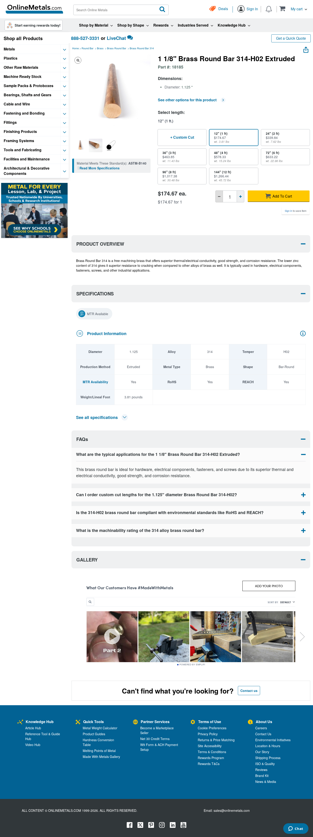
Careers (261, 728)
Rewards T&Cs (209, 763)
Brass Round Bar (116, 48)
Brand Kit (262, 775)
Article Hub (33, 728)
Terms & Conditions (212, 751)
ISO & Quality (265, 763)
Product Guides (94, 734)
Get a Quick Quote (291, 38)
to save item (295, 210)
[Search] (162, 9)
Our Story (262, 751)
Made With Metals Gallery (101, 756)
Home (75, 48)
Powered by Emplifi (192, 665)
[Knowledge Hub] (20, 722)
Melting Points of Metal (99, 750)
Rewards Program (211, 757)
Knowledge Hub (40, 721)
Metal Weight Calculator (100, 728)
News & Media (265, 781)
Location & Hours (267, 745)
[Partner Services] (135, 722)
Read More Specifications (100, 168)
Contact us (249, 690)
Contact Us (263, 734)
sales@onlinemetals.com (232, 810)
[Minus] (219, 196)
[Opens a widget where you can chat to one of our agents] (295, 829)
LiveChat (116, 38)
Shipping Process (267, 757)
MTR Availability (95, 382)
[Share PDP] (306, 48)
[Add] (240, 196)
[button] (293, 9)
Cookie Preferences (212, 728)
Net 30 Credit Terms (155, 738)
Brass (100, 48)
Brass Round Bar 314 (142, 48)
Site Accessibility (210, 745)
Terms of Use (209, 721)
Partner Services (155, 721)
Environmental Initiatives (273, 740)
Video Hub (32, 744)
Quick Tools (93, 721)
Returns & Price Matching (216, 740)
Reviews (261, 769)
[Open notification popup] (269, 8)
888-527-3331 (85, 38)
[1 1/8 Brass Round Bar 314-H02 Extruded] (80, 145)
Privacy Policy (208, 734)
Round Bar (87, 48)
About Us (264, 721)
